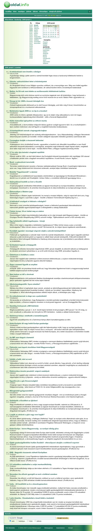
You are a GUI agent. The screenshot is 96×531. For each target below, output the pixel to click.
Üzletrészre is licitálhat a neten (22, 255)
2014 (31, 38)
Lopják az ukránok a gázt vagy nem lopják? (27, 415)
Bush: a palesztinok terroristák (22, 162)
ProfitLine (13, 402)
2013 (31, 37)
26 (44, 36)
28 (48, 36)
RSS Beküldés (10, 528)
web (13, 521)
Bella (54, 15)
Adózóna (12, 373)
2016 (31, 41)
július (35, 35)
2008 (31, 28)
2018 (31, 45)
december (37, 43)
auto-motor (46, 62)
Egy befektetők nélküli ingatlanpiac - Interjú (27, 221)
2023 (31, 53)
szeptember (38, 38)
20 (46, 34)
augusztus (37, 37)
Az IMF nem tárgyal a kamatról (22, 337)
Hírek (15, 11)
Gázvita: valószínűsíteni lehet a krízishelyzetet (28, 81)
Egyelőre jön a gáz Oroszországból (24, 381)
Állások (35, 11)
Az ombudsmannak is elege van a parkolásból (28, 296)
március (36, 28)
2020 (31, 48)
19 (44, 34)
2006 (31, 25)
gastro (45, 55)
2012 (31, 35)
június (36, 33)
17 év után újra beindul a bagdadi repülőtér (27, 152)
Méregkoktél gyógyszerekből (21, 391)
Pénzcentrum (14, 232)
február (36, 27)
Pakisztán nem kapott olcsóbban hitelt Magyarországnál (32, 347)
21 (48, 34)
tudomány (46, 50)
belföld (45, 44)
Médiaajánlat (48, 528)
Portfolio (12, 93)
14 (48, 32)
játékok (39, 521)
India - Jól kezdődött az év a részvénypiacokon (28, 484)
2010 (31, 32)
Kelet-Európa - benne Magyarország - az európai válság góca (34, 429)
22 (51, 34)
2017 (31, 43)
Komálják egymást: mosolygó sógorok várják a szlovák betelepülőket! (38, 231)
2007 (31, 27)
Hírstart (70, 528)
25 (58, 34)
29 (44, 28)
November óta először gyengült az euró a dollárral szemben (33, 474)
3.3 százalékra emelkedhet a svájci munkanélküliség (30, 464)
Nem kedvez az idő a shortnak (22, 274)
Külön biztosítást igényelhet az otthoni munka (28, 121)
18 (58, 32)
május (36, 32)
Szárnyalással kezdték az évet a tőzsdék (26, 182)
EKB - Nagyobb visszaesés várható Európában (28, 452)
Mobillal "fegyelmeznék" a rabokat (23, 172)
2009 (31, 30)
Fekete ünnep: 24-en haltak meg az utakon (27, 211)
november (37, 41)
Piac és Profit (14, 73)
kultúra (45, 52)
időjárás (45, 63)
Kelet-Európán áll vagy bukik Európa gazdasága (29, 323)
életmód (45, 53)
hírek (30, 521)
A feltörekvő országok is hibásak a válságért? (28, 201)
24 (55, 34)
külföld (45, 45)
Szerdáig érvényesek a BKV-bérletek (24, 306)
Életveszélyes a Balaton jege (21, 192)
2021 (31, 50)
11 (58, 30)
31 (48, 28)
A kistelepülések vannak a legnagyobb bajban (28, 130)
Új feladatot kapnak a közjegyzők (23, 245)
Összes (45, 42)
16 (53, 32)
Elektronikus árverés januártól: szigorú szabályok (29, 371)
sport (44, 60)
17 (55, 32)
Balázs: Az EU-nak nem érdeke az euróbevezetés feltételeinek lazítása (37, 91)
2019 (31, 46)
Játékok (28, 11)
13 (46, 32)
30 (46, 28)
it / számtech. (47, 48)
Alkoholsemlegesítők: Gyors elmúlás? (25, 284)
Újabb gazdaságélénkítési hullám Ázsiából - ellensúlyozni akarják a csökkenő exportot (44, 443)
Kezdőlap (8, 11)
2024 (31, 55)
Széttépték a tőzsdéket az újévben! (24, 400)
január (36, 25)
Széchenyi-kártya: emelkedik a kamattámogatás (29, 316)
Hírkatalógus (43, 11)
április (36, 30)
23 (53, 34)
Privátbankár (14, 83)
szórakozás (46, 58)
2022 (31, 51)
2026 (31, 58)
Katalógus (21, 11)
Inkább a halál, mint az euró (21, 359)
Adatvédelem (60, 528)
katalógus (22, 521)
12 (44, 32)
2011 (31, 33)
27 (46, 36)
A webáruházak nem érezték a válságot (25, 72)
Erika (49, 15)
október (36, 40)
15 (51, 32)
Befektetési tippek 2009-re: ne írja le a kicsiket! (28, 111)
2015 (31, 40)
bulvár (45, 57)
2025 (31, 56)
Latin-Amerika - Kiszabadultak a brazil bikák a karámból (32, 498)
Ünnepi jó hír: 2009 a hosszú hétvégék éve (27, 101)
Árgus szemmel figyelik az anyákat (23, 264)
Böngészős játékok (55, 11)
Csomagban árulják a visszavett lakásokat (26, 140)
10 (55, 30)
